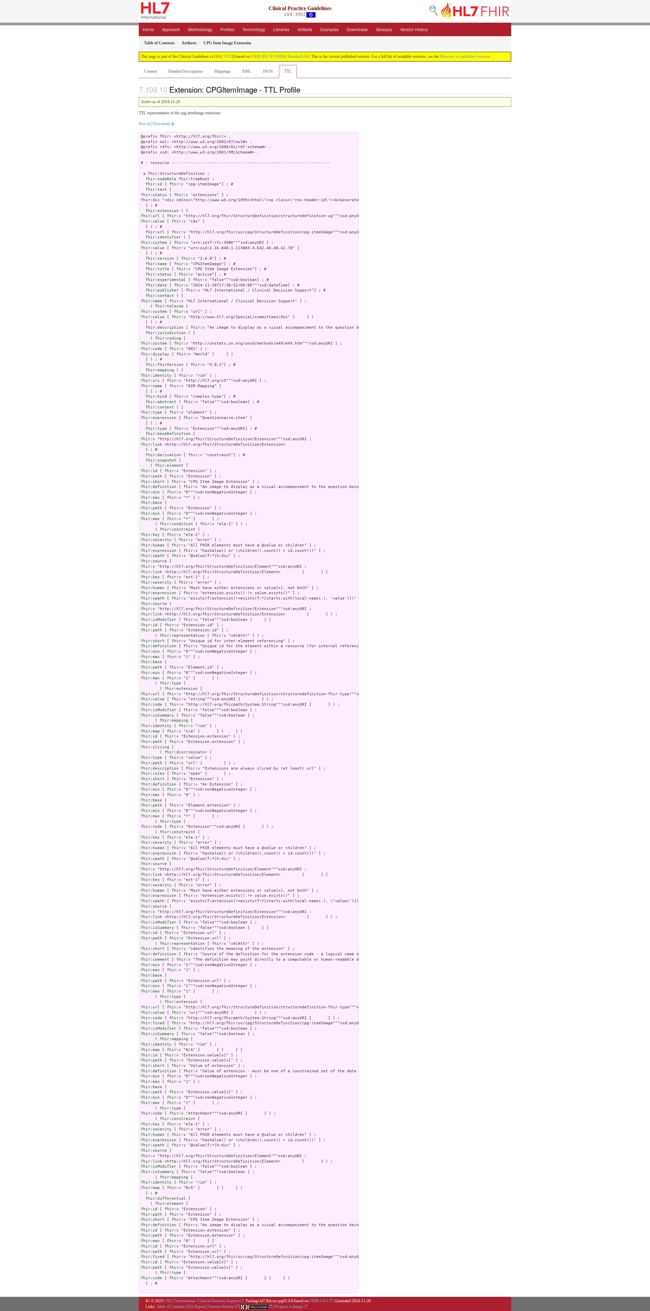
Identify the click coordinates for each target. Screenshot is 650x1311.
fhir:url (150, 216)
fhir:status (154, 195)
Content (150, 71)
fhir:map (150, 731)
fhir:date (156, 285)
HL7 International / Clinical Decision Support (203, 1300)
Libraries (281, 29)
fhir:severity (156, 540)
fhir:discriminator (186, 752)
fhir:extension (162, 211)
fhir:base (151, 502)
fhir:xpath (153, 556)
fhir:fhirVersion (164, 364)
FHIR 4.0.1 (318, 1300)
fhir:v (176, 184)
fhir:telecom (169, 306)
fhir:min (150, 492)
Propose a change (289, 1306)
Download (161, 123)
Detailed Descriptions (185, 71)
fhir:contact (160, 296)
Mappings (222, 71)
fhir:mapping (160, 370)
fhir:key (150, 535)
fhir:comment (155, 959)
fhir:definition (158, 487)
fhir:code (151, 349)
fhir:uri (150, 380)
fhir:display (155, 354)
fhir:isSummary (157, 715)
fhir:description (164, 327)
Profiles (227, 29)
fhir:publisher (162, 290)
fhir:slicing (155, 747)
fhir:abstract (161, 402)
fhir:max (150, 497)
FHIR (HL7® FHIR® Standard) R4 (280, 56)
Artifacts (305, 29)
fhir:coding (168, 338)
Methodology (200, 29)
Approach (171, 29)
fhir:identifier (163, 237)
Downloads (357, 29)
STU (227, 56)
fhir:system (154, 242)
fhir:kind (156, 396)
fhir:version (160, 258)
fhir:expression (158, 418)
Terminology (253, 29)
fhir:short (153, 481)
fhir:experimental (166, 280)
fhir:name (156, 264)
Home (148, 29)
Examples (329, 29)
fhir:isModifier (158, 619)
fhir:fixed (153, 1023)
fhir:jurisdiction (166, 333)
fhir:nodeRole (161, 179)
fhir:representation (182, 635)
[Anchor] (304, 89)
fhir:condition (176, 524)
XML (246, 71)
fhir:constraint (177, 529)
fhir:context (160, 407)
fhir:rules (153, 773)
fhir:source (154, 561)
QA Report (196, 1306)
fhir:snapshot (161, 460)
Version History (414, 29)
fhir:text (156, 189)
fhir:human (153, 545)
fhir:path (151, 476)
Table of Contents (171, 1306)
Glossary (384, 29)
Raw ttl (144, 123)
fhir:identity (156, 375)
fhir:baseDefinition (168, 433)
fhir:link (151, 444)
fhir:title (157, 269)
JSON (268, 71)
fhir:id (154, 184)
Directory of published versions (465, 56)
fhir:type (151, 412)
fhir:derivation (163, 455)
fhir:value (153, 221)
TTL (287, 71)
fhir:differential (166, 1198)
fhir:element (169, 465)
